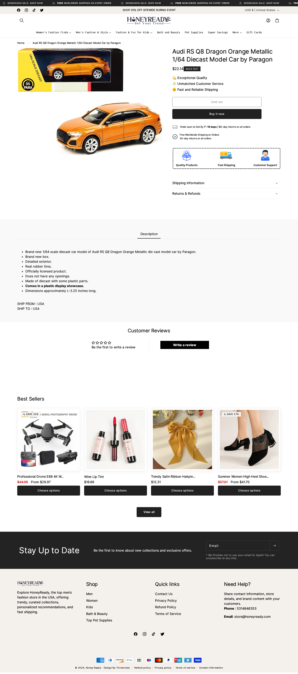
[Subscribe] (274, 546)
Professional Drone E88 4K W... (40, 476)
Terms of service (185, 667)
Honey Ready (93, 667)
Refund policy (142, 667)
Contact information (211, 667)
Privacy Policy (166, 600)
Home (20, 42)
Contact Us (164, 594)
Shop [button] (92, 584)
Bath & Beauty (97, 614)
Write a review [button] (184, 345)
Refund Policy (165, 607)
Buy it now (216, 114)
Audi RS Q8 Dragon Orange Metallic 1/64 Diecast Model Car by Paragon (77, 42)
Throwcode (123, 667)
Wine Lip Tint (94, 477)
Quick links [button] (167, 584)
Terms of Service (168, 614)
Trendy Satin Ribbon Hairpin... (173, 476)
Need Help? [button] (237, 584)
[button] (21, 20)
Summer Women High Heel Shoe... (243, 476)
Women (92, 600)
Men (89, 594)
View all (149, 512)
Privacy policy (163, 667)
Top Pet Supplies (99, 620)
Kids (89, 607)
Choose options (49, 490)
